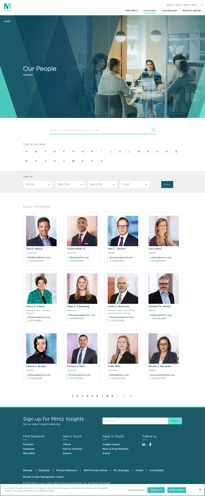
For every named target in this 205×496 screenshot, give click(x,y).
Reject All (156, 490)
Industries (28, 449)
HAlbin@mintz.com (119, 375)
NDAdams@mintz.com (39, 317)
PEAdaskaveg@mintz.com (82, 315)
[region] (102, 490)
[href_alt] (41, 231)
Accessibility (156, 470)
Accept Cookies (176, 490)
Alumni (169, 5)
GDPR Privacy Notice (95, 470)
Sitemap (27, 470)
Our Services (169, 11)
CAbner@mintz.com (79, 258)
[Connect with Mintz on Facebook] (152, 446)
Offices (187, 5)
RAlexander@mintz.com (162, 375)
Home (7, 21)
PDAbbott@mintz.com (39, 258)
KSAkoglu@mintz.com (39, 375)
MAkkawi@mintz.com (161, 315)
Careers (178, 5)
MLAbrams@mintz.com (121, 258)
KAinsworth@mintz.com (121, 317)
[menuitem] (132, 11)
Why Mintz (132, 11)
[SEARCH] (153, 130)
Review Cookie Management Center (43, 477)
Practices (28, 444)
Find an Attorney (72, 449)
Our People (149, 11)
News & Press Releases (115, 449)
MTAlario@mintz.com (80, 375)
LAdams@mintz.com (160, 258)
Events (106, 453)
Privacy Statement (66, 470)
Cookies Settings (136, 490)
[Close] (200, 489)
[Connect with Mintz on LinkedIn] (145, 446)
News (194, 5)
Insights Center (192, 11)
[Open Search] (202, 4)
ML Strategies (121, 470)
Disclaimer (44, 470)
